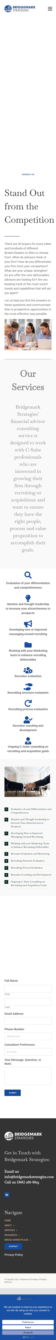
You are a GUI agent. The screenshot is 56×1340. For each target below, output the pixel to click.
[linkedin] (6, 1194)
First (7, 994)
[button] (28, 811)
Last (7, 1007)
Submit (12, 1093)
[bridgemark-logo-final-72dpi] (19, 6)
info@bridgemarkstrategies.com (29, 1176)
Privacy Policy (13, 1255)
